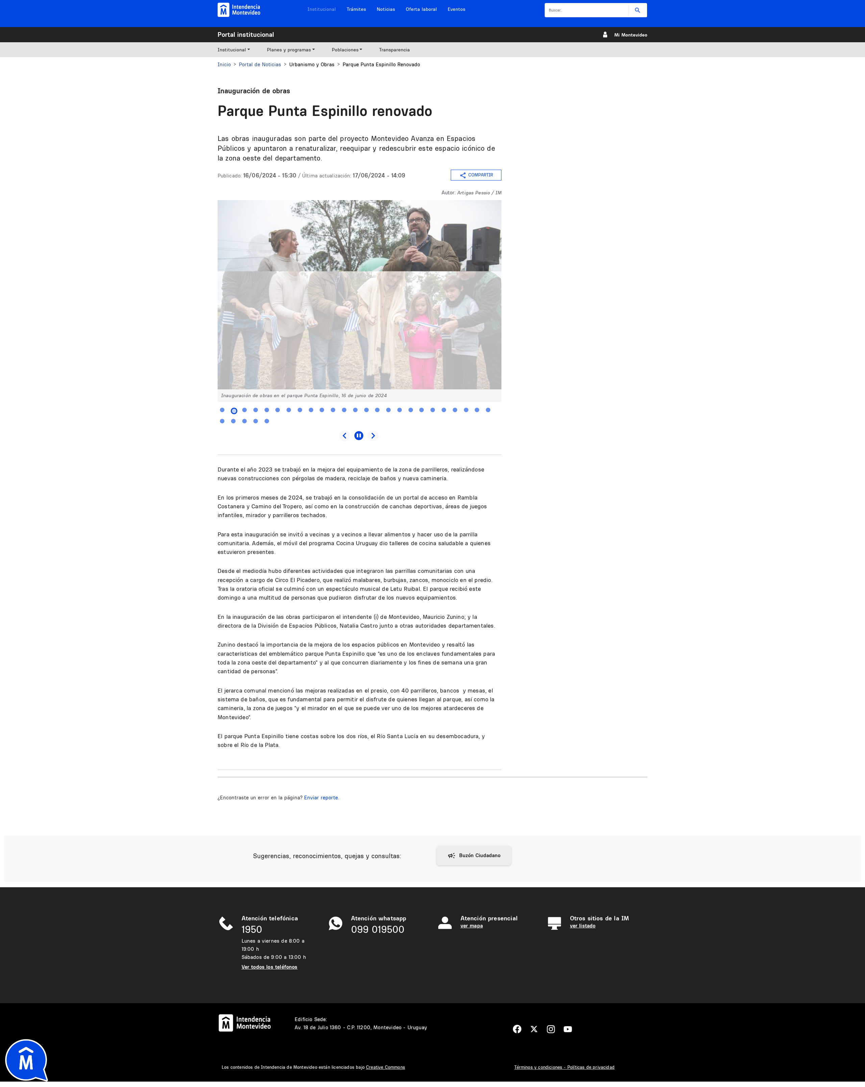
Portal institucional (246, 34)
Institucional (321, 9)
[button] (359, 294)
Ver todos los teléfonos (270, 967)
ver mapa (472, 925)
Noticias (386, 9)
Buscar (637, 10)
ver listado (583, 925)
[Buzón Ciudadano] (474, 855)
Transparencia (394, 50)
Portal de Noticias (260, 64)
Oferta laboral (421, 9)
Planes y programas (289, 50)
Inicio (224, 64)
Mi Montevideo (630, 35)
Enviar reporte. (321, 797)
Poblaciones (345, 50)
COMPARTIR (480, 175)
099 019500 (377, 929)
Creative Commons (385, 1067)
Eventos (456, 9)
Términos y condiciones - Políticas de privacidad (564, 1067)
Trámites (356, 9)
